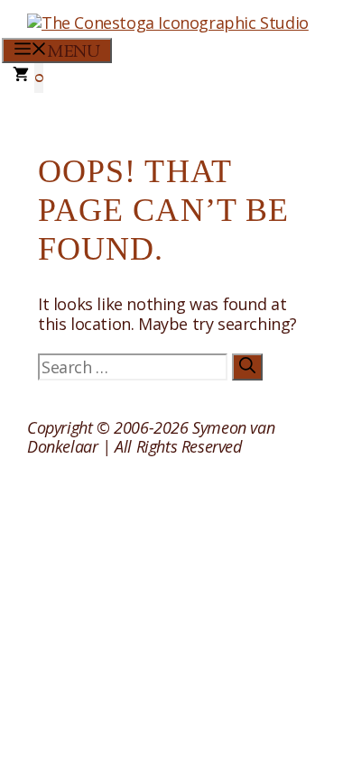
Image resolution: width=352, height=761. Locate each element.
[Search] (247, 366)
